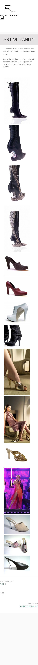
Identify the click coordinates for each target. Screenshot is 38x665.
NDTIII (3, 584)
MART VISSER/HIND (29, 606)
